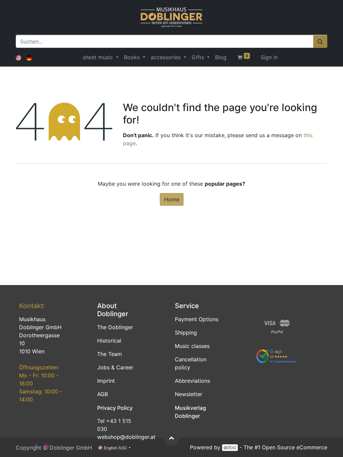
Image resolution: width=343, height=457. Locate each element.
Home (171, 199)
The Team (109, 354)
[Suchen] (320, 41)
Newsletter (188, 394)
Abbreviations (192, 380)
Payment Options (196, 319)
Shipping (186, 332)
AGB (102, 394)
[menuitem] (220, 57)
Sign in (269, 57)
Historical (109, 340)
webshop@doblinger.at (126, 437)
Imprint (106, 380)
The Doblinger (115, 327)
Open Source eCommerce (294, 447)
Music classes (192, 346)
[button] (171, 438)
